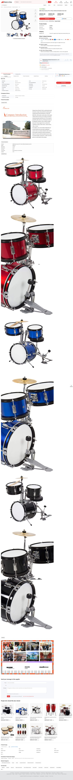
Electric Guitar (56, 750)
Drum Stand (40, 767)
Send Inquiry (47, 18)
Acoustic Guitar (21, 750)
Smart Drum (46, 767)
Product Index (54, 772)
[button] (51, 76)
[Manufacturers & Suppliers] (6, 2)
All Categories (4, 5)
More (2, 769)
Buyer (49, 5)
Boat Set (12, 767)
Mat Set (8, 767)
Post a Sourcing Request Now (28, 696)
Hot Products (12, 772)
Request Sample (57, 21)
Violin (2, 748)
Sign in (71, 2)
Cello (19, 748)
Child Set (3, 767)
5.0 (59, 75)
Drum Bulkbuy (59, 767)
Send (8, 696)
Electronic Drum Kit (30, 762)
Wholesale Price (38, 772)
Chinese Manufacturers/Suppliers (24, 772)
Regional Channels (48, 772)
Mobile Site (58, 772)
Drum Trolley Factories (27, 767)
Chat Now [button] (64, 18)
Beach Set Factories (19, 767)
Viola (55, 748)
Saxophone (38, 752)
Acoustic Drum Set (23, 762)
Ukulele (20, 752)
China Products (17, 772)
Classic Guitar (3, 750)
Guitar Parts (56, 752)
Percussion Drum (38, 762)
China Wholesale (32, 772)
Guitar (13, 762)
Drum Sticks (35, 767)
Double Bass (38, 748)
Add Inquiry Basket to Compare (19, 38)
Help (54, 5)
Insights (62, 772)
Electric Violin (38, 750)
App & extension (59, 5)
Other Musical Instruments (6, 762)
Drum (2, 752)
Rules (71, 5)
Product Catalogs (15, 746)
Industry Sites (43, 772)
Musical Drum (52, 767)
